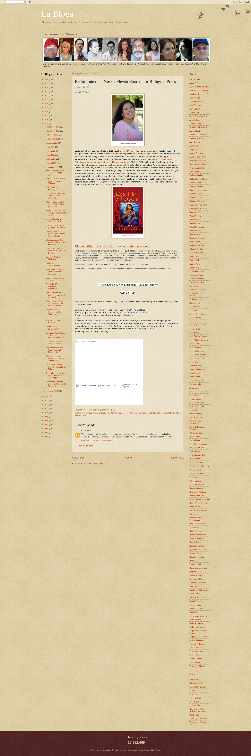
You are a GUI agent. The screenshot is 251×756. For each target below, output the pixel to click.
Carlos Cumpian (196, 175)
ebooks (125, 413)
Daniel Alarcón (195, 219)
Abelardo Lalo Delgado (198, 90)
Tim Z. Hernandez (197, 648)
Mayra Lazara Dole (197, 455)
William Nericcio (196, 655)
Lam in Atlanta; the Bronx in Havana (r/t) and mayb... (56, 295)
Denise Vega (194, 234)
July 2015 (50, 147)
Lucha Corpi (194, 395)
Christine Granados (197, 201)
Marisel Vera (194, 437)
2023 (46, 91)
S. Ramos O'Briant (197, 579)
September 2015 (53, 139)
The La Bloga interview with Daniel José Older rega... (55, 375)
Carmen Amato (195, 183)
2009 (46, 416)
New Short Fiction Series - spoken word (198, 710)
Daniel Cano (194, 223)
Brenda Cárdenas (196, 168)
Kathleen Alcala (195, 366)
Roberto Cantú (195, 553)
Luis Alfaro (87, 323)
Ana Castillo (194, 146)
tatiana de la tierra (197, 640)
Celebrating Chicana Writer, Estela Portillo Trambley (56, 384)
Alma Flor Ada (195, 124)
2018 (46, 111)
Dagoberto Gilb (195, 212)
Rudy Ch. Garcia (196, 575)
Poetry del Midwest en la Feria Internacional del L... (56, 212)
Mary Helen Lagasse (198, 444)
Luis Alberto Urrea (98, 321)
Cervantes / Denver (197, 687)
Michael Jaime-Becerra (199, 466)
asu (83, 413)
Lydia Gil (193, 410)
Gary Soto (193, 286)
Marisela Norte (169, 413)
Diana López (194, 242)
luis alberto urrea (145, 413)
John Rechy (194, 332)
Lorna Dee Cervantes (198, 391)
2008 (46, 420)
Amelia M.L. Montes (197, 135)
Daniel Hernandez (196, 227)
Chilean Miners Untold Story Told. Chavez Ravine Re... (55, 204)
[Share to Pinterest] (87, 86)
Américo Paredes (196, 138)
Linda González (195, 377)
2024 (46, 87)
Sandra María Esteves (198, 590)
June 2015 (51, 151)
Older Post (177, 457)
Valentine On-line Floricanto (53, 258)
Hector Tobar (194, 303)
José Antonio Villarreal (198, 340)
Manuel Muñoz (195, 414)
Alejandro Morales (197, 101)
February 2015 (52, 167)
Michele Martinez (196, 473)
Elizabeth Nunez (196, 253)
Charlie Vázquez (196, 197)
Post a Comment (85, 446)
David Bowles (195, 231)
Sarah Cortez (194, 594)
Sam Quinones (195, 586)
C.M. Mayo (194, 172)
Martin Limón (194, 440)
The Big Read (80, 416)
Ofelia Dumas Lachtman (199, 499)
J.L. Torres (193, 310)
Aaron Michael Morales (199, 87)
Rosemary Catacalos (198, 568)
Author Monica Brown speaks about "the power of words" (55, 303)
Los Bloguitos (195, 701)
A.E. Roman (194, 79)
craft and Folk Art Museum (110, 413)
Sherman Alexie (196, 608)
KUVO (192, 690)
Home (128, 457)
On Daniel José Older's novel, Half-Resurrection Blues (55, 335)
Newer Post (78, 457)
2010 (46, 412)
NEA (178, 413)
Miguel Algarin (195, 477)
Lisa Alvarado (195, 384)
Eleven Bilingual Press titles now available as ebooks (112, 246)
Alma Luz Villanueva (198, 127)
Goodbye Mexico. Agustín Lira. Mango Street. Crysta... (55, 233)
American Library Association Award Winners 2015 (55, 358)
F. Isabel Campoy (196, 271)
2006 (46, 428)
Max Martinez (195, 451)
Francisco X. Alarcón (198, 282)
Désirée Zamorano (197, 238)
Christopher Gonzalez (198, 208)
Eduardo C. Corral (196, 249)
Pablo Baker (194, 507)
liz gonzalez (194, 388)
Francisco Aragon (196, 275)
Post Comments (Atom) (93, 463)
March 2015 (51, 163)
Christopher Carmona (198, 205)
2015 (46, 123)
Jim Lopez (193, 321)
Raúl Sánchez (195, 531)
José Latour (194, 343)
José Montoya (195, 347)
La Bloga (57, 13)
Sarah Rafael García (198, 597)
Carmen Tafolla (195, 194)
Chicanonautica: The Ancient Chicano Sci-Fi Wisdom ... (56, 242)
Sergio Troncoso (196, 601)
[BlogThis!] (78, 86)
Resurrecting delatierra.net (52, 328)
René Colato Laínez (197, 535)
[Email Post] (112, 410)
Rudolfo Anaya (195, 572)
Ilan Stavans (194, 307)
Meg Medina (194, 459)
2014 (46, 396)
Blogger (158, 750)
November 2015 (53, 131)
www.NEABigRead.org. (144, 329)
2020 (46, 103)
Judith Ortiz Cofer (196, 358)
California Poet (195, 683)
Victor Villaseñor (196, 651)
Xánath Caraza (195, 659)
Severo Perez (195, 605)
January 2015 (52, 391)
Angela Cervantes (196, 153)
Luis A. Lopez (195, 399)
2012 (46, 404)
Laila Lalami (194, 694)
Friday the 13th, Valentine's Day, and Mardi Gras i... (55, 286)
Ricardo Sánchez (196, 546)
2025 (46, 83)
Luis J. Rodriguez (196, 406)
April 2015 (50, 159)
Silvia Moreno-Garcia (198, 616)
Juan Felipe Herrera (197, 355)
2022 (46, 95)
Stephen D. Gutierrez (198, 637)
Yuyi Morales (194, 662)
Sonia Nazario (195, 620)
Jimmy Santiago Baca (198, 325)
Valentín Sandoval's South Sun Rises (54, 220)
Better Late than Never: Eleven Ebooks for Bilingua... (56, 181)
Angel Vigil (193, 149)
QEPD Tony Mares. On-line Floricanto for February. (56, 367)
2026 (46, 79)
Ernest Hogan (195, 267)
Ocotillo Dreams (127, 151)
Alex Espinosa (195, 105)
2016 (46, 119)
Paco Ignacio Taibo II (198, 510)
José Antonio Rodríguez (199, 336)
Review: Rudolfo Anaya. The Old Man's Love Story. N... (54, 313)
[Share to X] (81, 86)
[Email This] (76, 86)
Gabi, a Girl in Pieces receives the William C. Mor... (55, 250)
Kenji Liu (116, 323)
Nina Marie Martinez (197, 492)
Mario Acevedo (195, 433)
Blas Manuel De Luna (198, 164)
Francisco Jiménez (197, 278)
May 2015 (50, 155)
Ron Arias (193, 561)
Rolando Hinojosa (196, 557)
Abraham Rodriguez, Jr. (199, 94)
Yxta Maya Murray (197, 666)
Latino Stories (195, 698)
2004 (46, 436)
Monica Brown (195, 481)
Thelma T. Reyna (196, 644)
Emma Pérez (194, 256)
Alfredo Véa (194, 113)
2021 (46, 99)
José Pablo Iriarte (196, 351)
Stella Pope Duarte (197, 627)
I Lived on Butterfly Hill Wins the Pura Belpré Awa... (55, 195)
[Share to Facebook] (84, 86)
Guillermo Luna (195, 299)
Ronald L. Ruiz (195, 564)
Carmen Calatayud (197, 186)
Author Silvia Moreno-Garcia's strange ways (55, 172)
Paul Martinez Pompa (198, 524)
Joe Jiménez (194, 329)
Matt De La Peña (196, 448)
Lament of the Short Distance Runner (54, 342)
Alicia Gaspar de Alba (198, 116)
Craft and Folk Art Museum (134, 312)
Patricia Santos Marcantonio (195, 519)
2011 (46, 408)
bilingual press (92, 413)
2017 (46, 115)
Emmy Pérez (194, 264)
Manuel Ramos (195, 417)
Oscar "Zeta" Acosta (198, 503)
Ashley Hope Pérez (197, 157)
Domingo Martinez (197, 245)
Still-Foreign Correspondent (53, 264)
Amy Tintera (194, 142)
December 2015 (53, 127)
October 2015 (52, 135)
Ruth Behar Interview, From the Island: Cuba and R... (55, 271)
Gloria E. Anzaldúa (197, 290)
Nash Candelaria (196, 488)
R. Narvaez (194, 527)
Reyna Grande (195, 542)
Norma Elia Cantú (196, 496)
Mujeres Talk (194, 705)
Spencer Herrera (196, 623)
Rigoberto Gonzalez (197, 549)
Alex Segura (194, 109)
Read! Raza (194, 715)
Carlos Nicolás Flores (198, 179)
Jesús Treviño (195, 318)
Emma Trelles (195, 260)
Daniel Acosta (195, 216)
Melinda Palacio (100, 323)
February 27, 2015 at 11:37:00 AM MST (97, 440)
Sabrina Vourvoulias (197, 583)
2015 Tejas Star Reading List (52, 188)
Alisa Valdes (194, 120)
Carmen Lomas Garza (198, 190)
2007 (46, 424)
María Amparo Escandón (195, 422)
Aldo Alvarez (194, 98)
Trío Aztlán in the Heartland (53, 321)
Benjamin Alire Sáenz (198, 160)
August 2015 (52, 143)
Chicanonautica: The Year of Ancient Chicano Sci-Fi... (54, 350)
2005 (46, 432)
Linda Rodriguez (196, 380)
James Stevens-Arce (198, 314)
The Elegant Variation (198, 718)
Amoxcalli (193, 679)
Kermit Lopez (195, 373)
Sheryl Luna (194, 612)
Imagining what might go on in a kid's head (55, 226)
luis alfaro (157, 413)
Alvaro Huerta (195, 131)
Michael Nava (195, 470)
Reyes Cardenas (196, 538)
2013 (46, 400)
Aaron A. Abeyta (196, 83)
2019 (46, 107)
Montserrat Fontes (197, 484)
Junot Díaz (194, 362)
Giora (83, 431)
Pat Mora (193, 514)
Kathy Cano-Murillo (197, 369)
